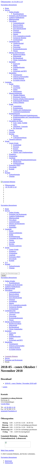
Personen (16, 147)
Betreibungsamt (18, 27)
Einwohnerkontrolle (19, 28)
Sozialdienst (17, 32)
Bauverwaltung (18, 25)
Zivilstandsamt (18, 40)
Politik (11, 104)
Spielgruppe (17, 119)
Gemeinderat (17, 106)
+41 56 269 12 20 (9, 407)
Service (7, 10)
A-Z (6, 171)
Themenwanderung (15, 139)
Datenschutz (9, 463)
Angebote (12, 158)
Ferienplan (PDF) (14, 165)
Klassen (15, 149)
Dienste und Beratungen (17, 52)
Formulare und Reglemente (18, 16)
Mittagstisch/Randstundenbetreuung (24, 160)
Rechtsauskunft (18, 58)
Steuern (15, 34)
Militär (15, 65)
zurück (5, 387)
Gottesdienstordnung (20, 137)
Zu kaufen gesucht (19, 80)
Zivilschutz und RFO (20, 71)
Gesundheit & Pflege (16, 121)
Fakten (15, 89)
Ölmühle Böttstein (19, 95)
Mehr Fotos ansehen (7, 450)
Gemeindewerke (14, 41)
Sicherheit (12, 62)
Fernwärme (16, 47)
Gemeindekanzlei (18, 23)
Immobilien (12, 73)
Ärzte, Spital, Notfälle (20, 123)
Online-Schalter (14, 12)
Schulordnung (17, 150)
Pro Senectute (17, 128)
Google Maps (5, 404)
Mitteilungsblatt (14, 19)
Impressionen (17, 91)
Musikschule (17, 161)
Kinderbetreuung (14, 113)
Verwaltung (12, 21)
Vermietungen (17, 75)
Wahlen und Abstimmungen (22, 110)
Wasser (15, 51)
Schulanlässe (13, 156)
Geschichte (16, 88)
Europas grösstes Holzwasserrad (23, 99)
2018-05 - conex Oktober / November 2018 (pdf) (21, 383)
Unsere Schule (13, 143)
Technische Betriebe (19, 38)
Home (7, 8)
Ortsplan (12, 176)
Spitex (15, 125)
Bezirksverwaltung (19, 54)
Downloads (12, 167)
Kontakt (11, 169)
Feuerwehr (16, 64)
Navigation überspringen (9, 5)
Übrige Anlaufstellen (20, 60)
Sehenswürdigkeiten (15, 93)
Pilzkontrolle (17, 56)
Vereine (11, 130)
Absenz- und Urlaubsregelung (23, 152)
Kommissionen (18, 108)
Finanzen (16, 30)
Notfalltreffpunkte (19, 67)
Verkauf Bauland (18, 78)
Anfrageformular (14, 174)
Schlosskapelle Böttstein (21, 101)
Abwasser (16, 45)
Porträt (11, 84)
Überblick (16, 86)
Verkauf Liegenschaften (20, 76)
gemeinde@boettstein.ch (9, 411)
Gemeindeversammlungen (21, 112)
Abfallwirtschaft (18, 43)
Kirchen (11, 134)
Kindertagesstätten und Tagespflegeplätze (26, 117)
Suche (3, 275)
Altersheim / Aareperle (20, 126)
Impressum (8, 461)
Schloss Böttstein (18, 102)
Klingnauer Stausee (19, 97)
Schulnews (12, 154)
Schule (7, 141)
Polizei (15, 69)
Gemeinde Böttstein (11, 356)
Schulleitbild (17, 145)
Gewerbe (12, 132)
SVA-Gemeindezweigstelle (22, 36)
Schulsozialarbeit (18, 163)
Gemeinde (8, 82)
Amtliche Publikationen (16, 17)
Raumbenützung (18, 14)
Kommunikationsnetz (20, 49)
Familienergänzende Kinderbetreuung (25, 115)
